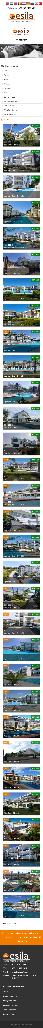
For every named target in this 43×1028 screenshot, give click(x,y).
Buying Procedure (10, 97)
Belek (6, 79)
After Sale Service (10, 110)
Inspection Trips (10, 114)
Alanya (6, 75)
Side (5, 70)
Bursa (6, 92)
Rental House (9, 105)
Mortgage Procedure (11, 101)
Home (3, 48)
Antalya (7, 84)
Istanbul (7, 88)
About (5, 991)
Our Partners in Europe (11, 996)
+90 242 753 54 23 (27, 8)
